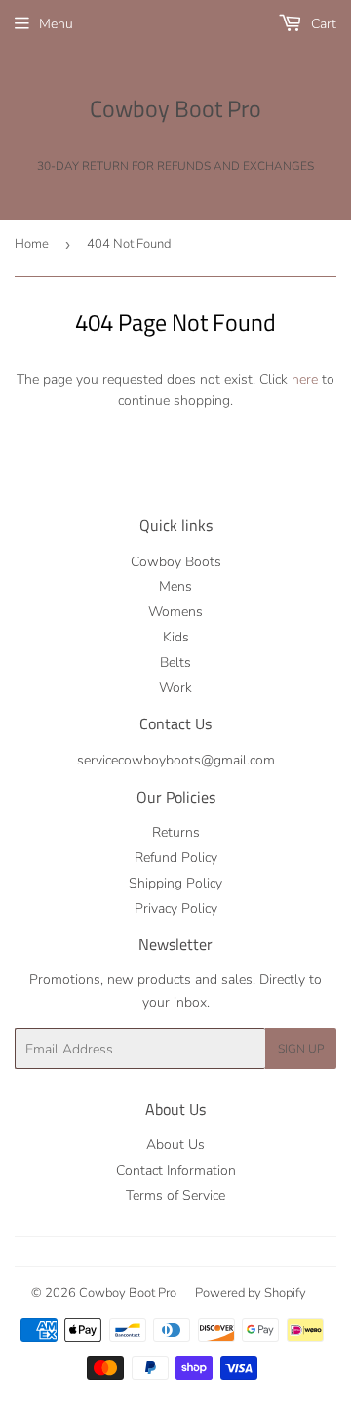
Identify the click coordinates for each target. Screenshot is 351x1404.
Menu (56, 24)
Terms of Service (175, 1195)
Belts (175, 662)
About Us (175, 1145)
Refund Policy (176, 857)
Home (32, 244)
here (305, 379)
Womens (175, 611)
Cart (321, 24)
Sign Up (301, 1048)
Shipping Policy (175, 883)
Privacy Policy (176, 908)
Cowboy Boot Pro (175, 109)
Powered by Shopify (250, 1292)
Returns (176, 832)
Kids (176, 637)
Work (175, 688)
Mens (175, 586)
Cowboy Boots (176, 562)
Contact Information (176, 1170)
